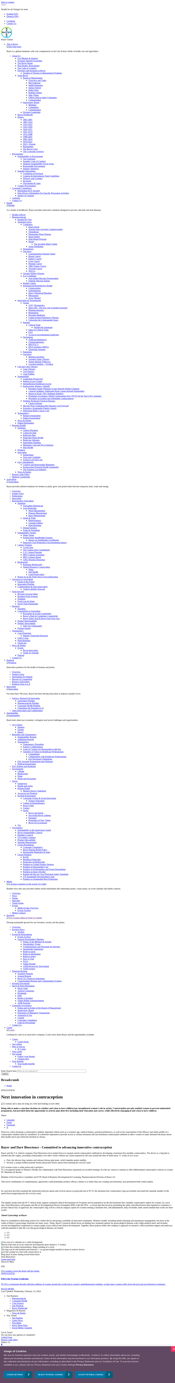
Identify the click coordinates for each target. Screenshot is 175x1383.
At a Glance (17, 725)
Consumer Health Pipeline (29, 706)
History (21, 117)
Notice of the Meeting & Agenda (37, 942)
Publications (17, 496)
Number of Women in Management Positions (42, 73)
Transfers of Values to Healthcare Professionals (43, 752)
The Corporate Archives (33, 151)
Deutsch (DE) (13, 16)
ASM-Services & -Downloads (36, 966)
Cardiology (28, 224)
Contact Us (11, 23)
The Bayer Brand (25, 63)
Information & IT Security (29, 191)
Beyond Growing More (28, 594)
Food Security (18, 591)
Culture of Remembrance (34, 803)
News (14, 896)
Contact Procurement (27, 186)
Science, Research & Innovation (26, 698)
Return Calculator (25, 998)
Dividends (22, 993)
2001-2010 (27, 139)
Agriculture (11, 479)
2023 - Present (29, 144)
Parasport (32, 818)
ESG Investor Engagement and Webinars (35, 761)
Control (21, 1018)
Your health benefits (26, 1064)
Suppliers (22, 609)
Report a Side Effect (21, 474)
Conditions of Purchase (33, 173)
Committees (33, 107)
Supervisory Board (31, 102)
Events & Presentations (22, 934)
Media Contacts (19, 913)
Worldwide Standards (43, 327)
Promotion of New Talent (39, 820)
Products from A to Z (21, 684)
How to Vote (28, 959)
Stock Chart (23, 988)
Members (32, 105)
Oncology (27, 251)
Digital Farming (30, 528)
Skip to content (7, 2)
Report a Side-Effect (21, 682)
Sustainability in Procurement (30, 156)
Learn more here (8, 1259)
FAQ (30, 332)
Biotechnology (34, 520)
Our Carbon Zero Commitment (36, 550)
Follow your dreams (26, 1056)
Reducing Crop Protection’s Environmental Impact (45, 542)
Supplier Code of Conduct (34, 161)
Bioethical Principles (32, 859)
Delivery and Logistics (33, 178)
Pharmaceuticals (19, 217)
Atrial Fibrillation (35, 246)
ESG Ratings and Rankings (24, 766)
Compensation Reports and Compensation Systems (40, 981)
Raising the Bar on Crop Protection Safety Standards (45, 874)
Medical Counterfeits (21, 477)
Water (30, 569)
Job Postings (17, 1318)
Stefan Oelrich (34, 88)
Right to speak (29, 951)
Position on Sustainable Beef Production (40, 879)
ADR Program (24, 1003)
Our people (17, 1054)
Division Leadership (31, 112)
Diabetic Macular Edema (39, 281)
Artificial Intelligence (37, 339)
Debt (20, 996)
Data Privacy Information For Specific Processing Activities (43, 193)
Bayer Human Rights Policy (35, 850)
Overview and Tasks (37, 80)
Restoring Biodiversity (32, 564)
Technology (28, 337)
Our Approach (29, 159)
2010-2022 (27, 142)
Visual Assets (18, 903)
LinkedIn (10, 1120)
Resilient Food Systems (28, 596)
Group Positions (24, 854)
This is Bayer (12, 44)
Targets (21, 729)
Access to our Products (27, 793)
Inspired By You (25, 219)
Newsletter (16, 1323)
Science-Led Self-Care (33, 460)
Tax (19, 825)
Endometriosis (34, 290)
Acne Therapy (34, 298)
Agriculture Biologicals (33, 506)
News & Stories (24, 420)
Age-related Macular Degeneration (43, 278)
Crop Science (18, 1303)
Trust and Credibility (32, 457)
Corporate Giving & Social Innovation (39, 798)
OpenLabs (22, 643)
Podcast (21, 655)
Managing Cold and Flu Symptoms (38, 445)
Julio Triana (33, 95)
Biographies (28, 146)
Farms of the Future (26, 582)
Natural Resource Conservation (36, 567)
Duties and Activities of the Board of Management (39, 1008)
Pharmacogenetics (36, 310)
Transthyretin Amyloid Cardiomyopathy (45, 229)
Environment (17, 769)
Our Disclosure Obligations (40, 759)
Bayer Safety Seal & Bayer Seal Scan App (41, 618)
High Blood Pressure (37, 239)
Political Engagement (27, 764)
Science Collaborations (33, 747)
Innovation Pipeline (26, 584)
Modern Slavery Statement (34, 791)
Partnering (27, 352)
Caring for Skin (29, 433)
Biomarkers (33, 313)
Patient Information (26, 423)
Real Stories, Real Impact (28, 66)
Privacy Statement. (85, 1365)
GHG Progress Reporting (34, 560)
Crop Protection (30, 508)
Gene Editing (28, 374)
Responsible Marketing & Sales (36, 852)
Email (9, 1122)
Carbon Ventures (25, 545)
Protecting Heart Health (33, 438)
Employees (22, 783)
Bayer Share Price (20, 1325)
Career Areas (23, 1042)
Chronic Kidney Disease (33, 273)
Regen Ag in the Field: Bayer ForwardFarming (38, 577)
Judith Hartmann (35, 85)
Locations (11, 21)
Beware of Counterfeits (22, 679)
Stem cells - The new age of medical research (47, 308)
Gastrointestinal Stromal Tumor (41, 254)
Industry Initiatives (31, 168)
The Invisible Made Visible (45, 244)
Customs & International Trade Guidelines (41, 176)
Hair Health (28, 447)
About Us (16, 56)
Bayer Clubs (28, 805)
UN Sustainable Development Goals (38, 877)
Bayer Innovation (30, 650)
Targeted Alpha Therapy (38, 359)
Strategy (21, 727)
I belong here (23, 1059)
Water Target (28, 535)
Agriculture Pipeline (26, 701)
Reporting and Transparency (24, 734)
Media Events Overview (28, 908)
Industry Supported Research (35, 636)
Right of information (32, 954)
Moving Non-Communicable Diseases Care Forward (46, 406)
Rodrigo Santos (35, 93)
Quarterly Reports (25, 973)
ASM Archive (29, 969)
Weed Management (36, 511)
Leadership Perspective (33, 379)
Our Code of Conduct (27, 68)
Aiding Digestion (30, 430)
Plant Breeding (34, 525)
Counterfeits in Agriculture (29, 611)
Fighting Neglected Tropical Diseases (39, 401)
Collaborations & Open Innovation (32, 586)
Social (14, 781)
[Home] (6, 37)
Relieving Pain (29, 435)
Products (21, 450)
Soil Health (33, 572)
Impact (20, 732)
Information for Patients (22, 677)
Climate (21, 771)
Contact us (16, 1066)
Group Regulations (26, 845)
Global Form (6, 1337)
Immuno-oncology (36, 357)
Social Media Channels (22, 1328)
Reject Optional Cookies (50, 1375)
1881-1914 (27, 122)
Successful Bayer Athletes (39, 815)
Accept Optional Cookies (90, 1375)
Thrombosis (33, 232)
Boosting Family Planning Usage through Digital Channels (53, 389)
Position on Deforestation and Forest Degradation (44, 869)
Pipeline (26, 322)
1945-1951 (27, 129)
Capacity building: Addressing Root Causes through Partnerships (56, 391)
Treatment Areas (25, 222)
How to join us (18, 1046)
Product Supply (24, 628)
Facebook (11, 1125)
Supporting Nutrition (32, 442)
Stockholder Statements (33, 949)
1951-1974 (27, 132)
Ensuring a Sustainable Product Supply (40, 408)
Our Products (18, 1306)
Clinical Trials (34, 325)
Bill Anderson (34, 83)
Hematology (28, 249)
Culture (26, 808)
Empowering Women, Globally (36, 386)
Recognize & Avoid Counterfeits (37, 613)
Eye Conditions (29, 276)
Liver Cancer (34, 261)
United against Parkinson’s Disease (43, 317)
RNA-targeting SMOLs (38, 347)
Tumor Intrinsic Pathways (39, 362)
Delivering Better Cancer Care (36, 411)
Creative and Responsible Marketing (38, 464)
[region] (87, 1364)
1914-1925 (27, 124)
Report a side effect (9, 1340)
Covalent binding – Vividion (40, 364)
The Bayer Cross (30, 149)
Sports (25, 810)
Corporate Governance (22, 1005)
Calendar (16, 198)
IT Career (22, 1049)
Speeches (16, 900)
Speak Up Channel (26, 195)
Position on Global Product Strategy (38, 864)
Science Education (36, 801)
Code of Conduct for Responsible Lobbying (42, 749)
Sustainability (23, 376)
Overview (16, 491)
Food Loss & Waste (26, 601)
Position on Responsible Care (35, 867)
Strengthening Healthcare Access (37, 384)
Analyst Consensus (26, 991)
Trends (26, 303)
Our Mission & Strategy (28, 58)
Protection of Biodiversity (34, 862)
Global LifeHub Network (34, 589)
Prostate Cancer (35, 264)
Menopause (33, 295)
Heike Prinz (33, 90)
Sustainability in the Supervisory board (34, 830)
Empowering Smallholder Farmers (38, 537)
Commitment (34, 754)
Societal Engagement (27, 796)
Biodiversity (23, 562)
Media (9, 881)
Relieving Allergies (31, 440)
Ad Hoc (21, 932)
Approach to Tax (25, 1015)
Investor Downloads (21, 983)
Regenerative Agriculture (23, 501)
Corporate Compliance (22, 188)
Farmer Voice (18, 493)
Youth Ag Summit (31, 653)
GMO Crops (23, 638)
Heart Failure (34, 237)
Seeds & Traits (29, 518)
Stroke (31, 241)
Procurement (17, 154)
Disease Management (37, 513)
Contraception (34, 288)
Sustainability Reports (27, 737)
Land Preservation (36, 574)
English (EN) (12, 14)
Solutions (22, 428)
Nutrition (21, 599)
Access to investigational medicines (43, 335)
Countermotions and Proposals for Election (41, 947)
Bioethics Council (25, 835)
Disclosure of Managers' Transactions (34, 1013)
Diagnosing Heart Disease (39, 234)
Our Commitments (25, 462)
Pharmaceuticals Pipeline (28, 703)
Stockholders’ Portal (31, 944)
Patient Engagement (31, 418)
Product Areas (18, 674)
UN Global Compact (27, 837)
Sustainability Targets (27, 533)
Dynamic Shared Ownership (30, 61)
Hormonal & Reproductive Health (37, 286)
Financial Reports (19, 971)
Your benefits (18, 1061)
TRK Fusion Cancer (37, 266)
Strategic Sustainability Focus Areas (38, 164)
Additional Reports (26, 739)
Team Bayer (23, 75)
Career (9, 1027)
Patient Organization (32, 415)
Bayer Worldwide (25, 115)
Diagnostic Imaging (36, 349)
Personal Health (19, 425)
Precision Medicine (36, 315)
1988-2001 (27, 137)
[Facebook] (1, 1345)
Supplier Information (26, 171)
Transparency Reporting (33, 744)
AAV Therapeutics (36, 305)
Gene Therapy (29, 369)
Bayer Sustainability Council (30, 832)
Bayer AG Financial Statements (31, 978)
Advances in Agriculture (22, 579)
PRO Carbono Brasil (32, 557)
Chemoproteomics (36, 342)
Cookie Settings (15, 1375)
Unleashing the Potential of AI (31, 708)
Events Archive (24, 910)
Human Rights (24, 788)
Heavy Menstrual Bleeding (40, 293)
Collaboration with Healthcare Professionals (47, 756)
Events (20, 648)
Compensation (34, 100)
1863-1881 (27, 119)
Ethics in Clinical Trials (38, 330)
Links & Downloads (26, 1022)
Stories (15, 898)
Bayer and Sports (35, 813)
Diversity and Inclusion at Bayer (31, 70)
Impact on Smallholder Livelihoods (43, 540)
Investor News (18, 929)
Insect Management (36, 515)
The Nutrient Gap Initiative (34, 469)
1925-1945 (27, 127)
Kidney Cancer (35, 259)
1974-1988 (27, 134)
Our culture (17, 1044)
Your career (17, 1051)
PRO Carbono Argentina (33, 555)
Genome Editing (35, 523)
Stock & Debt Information (23, 986)
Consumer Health (19, 1301)
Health (9, 203)
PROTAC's (33, 344)
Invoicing (27, 181)
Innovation (22, 452)
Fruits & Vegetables (31, 530)
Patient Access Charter (32, 381)
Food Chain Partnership (28, 604)
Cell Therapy (28, 371)
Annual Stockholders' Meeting (31, 939)
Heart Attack (33, 227)
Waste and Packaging (27, 778)
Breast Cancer (34, 256)
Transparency (23, 413)
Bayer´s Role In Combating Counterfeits (40, 616)
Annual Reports (24, 976)
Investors (10, 915)
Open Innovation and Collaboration (27, 710)
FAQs (25, 961)
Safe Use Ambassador (32, 626)
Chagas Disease (35, 403)
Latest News (17, 1320)
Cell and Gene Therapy (28, 366)
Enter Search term (9, 1071)
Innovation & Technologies (29, 300)
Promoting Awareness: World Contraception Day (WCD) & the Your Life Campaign (64, 396)
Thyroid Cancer (35, 268)
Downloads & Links (32, 183)
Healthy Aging (29, 283)
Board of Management (32, 78)
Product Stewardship (26, 623)
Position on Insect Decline (34, 872)
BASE (26, 857)
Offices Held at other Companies (42, 97)
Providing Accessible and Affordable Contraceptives (51, 398)
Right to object (29, 956)
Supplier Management (27, 842)
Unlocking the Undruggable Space (43, 320)
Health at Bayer (19, 215)
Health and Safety (25, 786)
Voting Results (29, 964)
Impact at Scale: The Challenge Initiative (45, 393)
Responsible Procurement (34, 166)
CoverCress (28, 547)
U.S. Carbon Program (32, 552)
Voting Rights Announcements (31, 1000)
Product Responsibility (27, 621)
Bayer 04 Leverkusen (37, 823)
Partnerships (28, 455)
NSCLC (32, 271)
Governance (17, 828)
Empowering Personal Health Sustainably (41, 467)
